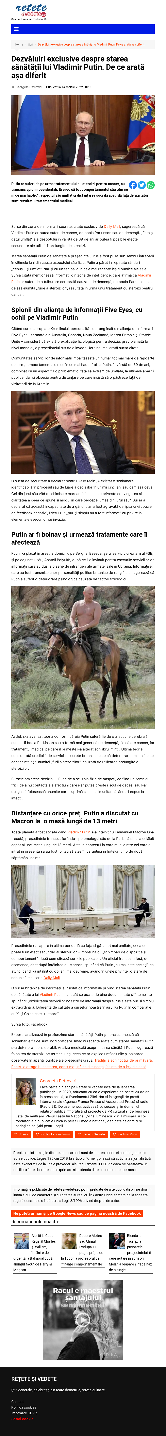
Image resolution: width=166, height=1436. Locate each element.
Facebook (132, 1213)
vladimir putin (127, 1134)
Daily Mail (112, 226)
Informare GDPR (24, 1413)
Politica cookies (24, 1407)
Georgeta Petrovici (29, 87)
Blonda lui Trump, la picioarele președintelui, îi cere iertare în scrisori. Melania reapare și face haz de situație (130, 1253)
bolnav (23, 1134)
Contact (17, 1402)
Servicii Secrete (94, 1134)
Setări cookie (22, 1419)
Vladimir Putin (78, 832)
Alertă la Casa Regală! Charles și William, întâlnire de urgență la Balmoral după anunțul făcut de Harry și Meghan (34, 1253)
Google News (64, 1213)
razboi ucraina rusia (55, 1134)
